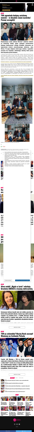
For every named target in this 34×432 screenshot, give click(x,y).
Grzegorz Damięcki (16, 149)
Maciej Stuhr (26, 149)
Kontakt (17, 426)
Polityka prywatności (8, 280)
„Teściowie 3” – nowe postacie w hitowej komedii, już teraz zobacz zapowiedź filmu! (18, 61)
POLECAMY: (3, 61)
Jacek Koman (22, 149)
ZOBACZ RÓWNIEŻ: (4, 75)
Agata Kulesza (10, 149)
